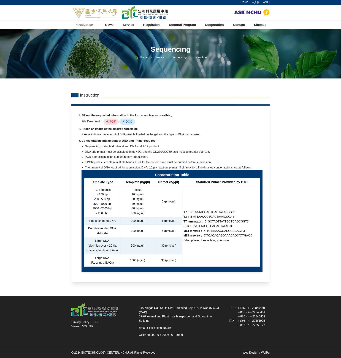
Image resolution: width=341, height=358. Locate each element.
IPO (95, 322)
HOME (244, 2)
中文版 (255, 2)
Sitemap (260, 25)
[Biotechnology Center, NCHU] (120, 13)
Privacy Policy (80, 322)
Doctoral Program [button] (182, 25)
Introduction (84, 25)
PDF (112, 121)
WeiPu (265, 352)
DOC (128, 121)
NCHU (266, 2)
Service (159, 57)
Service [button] (128, 25)
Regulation (151, 25)
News (109, 25)
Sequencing (179, 57)
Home (144, 57)
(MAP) (143, 312)
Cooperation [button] (214, 25)
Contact (239, 25)
